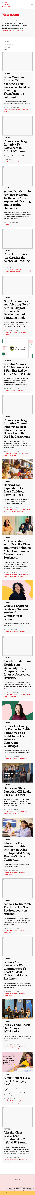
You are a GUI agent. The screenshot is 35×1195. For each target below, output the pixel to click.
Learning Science (15, 271)
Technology (24, 109)
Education (12, 109)
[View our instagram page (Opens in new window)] (12, 1181)
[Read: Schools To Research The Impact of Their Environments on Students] (17, 906)
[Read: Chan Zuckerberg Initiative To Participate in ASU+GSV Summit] (17, 140)
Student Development (10, 455)
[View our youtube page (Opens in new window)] (30, 1181)
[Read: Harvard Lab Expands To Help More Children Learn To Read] (17, 486)
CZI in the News (8, 269)
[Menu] (32, 5)
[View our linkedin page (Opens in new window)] (21, 1181)
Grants (12, 811)
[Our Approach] (7, 5)
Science (18, 109)
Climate (6, 109)
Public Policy (23, 453)
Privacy (22, 1190)
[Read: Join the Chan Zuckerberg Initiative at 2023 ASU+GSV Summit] (17, 1135)
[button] (17, 44)
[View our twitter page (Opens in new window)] (25, 1181)
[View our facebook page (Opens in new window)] (7, 1181)
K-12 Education (14, 332)
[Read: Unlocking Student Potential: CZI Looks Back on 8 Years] (17, 789)
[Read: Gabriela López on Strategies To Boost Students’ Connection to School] (17, 607)
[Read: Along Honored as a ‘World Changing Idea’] (17, 1078)
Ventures (6, 111)
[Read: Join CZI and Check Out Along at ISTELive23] (17, 1024)
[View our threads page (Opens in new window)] (16, 1181)
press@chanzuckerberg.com (12, 30)
